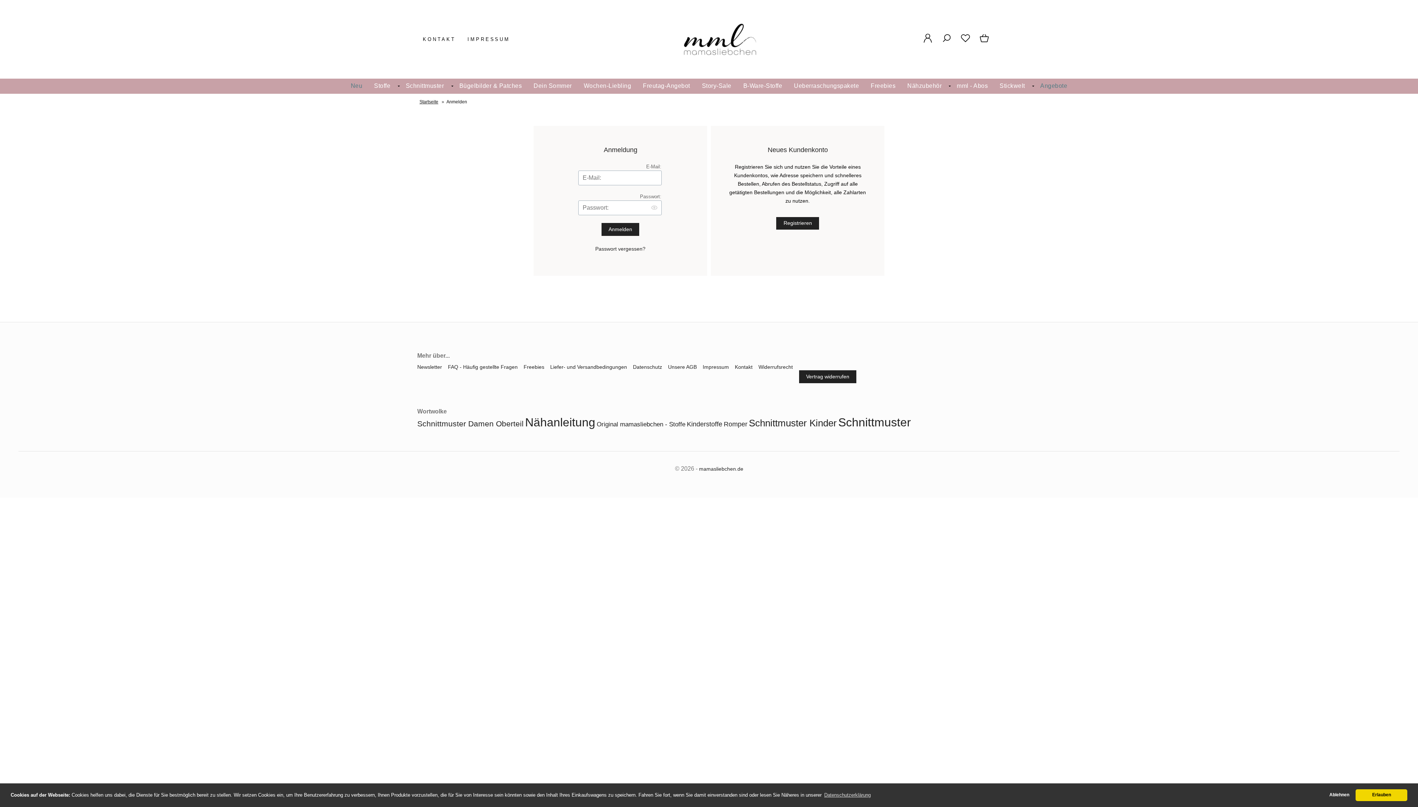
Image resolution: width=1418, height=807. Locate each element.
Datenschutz (647, 367)
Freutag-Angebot (666, 86)
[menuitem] (357, 86)
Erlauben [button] (1381, 795)
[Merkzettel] (965, 42)
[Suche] (946, 42)
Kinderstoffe (704, 424)
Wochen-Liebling (607, 86)
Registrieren (798, 223)
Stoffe (382, 86)
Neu (357, 86)
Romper (735, 424)
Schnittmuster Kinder (793, 423)
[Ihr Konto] (927, 42)
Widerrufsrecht (775, 367)
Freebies (883, 86)
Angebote (1053, 86)
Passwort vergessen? (620, 249)
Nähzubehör (924, 86)
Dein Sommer (553, 86)
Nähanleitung (560, 422)
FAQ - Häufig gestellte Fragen (483, 367)
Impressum (488, 39)
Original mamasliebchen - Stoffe (641, 424)
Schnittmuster (425, 86)
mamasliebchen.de (721, 469)
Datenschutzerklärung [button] (847, 795)
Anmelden (620, 229)
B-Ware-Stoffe (762, 86)
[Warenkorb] (985, 42)
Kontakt (439, 39)
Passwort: (650, 196)
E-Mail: (653, 166)
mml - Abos (972, 86)
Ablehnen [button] (1339, 795)
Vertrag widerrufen (827, 377)
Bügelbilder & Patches (490, 86)
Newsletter (429, 367)
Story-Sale (717, 86)
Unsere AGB (682, 367)
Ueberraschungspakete (826, 86)
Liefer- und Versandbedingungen (588, 367)
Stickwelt (1012, 86)
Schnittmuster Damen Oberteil (470, 423)
